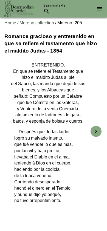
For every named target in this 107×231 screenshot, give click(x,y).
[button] (98, 8)
